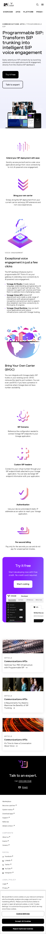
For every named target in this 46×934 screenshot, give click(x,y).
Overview (8, 12)
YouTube (8, 869)
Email (25, 787)
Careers (5, 845)
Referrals (5, 822)
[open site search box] (37, 4)
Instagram (8, 873)
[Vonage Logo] (8, 5)
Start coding (23, 584)
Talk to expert (13, 85)
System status (7, 810)
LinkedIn (8, 860)
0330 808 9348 (25, 781)
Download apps (7, 814)
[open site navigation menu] (42, 4)
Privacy (5, 888)
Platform (28, 12)
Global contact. (7, 826)
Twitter (7, 864)
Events (4, 841)
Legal (4, 884)
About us (5, 837)
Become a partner (8, 805)
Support (5, 818)
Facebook (8, 856)
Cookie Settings (23, 914)
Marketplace (6, 801)
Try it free (10, 74)
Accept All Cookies (23, 921)
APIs (18, 12)
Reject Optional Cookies (23, 929)
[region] (23, 912)
